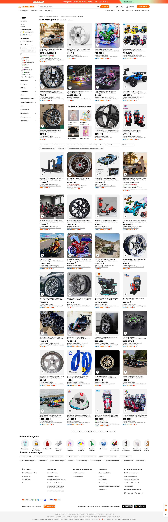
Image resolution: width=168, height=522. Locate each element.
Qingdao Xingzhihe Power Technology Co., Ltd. (52, 422)
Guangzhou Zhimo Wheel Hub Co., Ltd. (50, 137)
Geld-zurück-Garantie (53, 476)
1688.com (64, 514)
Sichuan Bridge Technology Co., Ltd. (105, 383)
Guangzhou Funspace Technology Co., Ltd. (134, 137)
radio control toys (128, 460)
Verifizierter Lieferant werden (132, 482)
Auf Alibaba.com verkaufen (131, 473)
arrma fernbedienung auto (58, 460)
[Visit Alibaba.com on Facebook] (125, 493)
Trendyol (101, 514)
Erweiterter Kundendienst (54, 482)
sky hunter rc (60, 144)
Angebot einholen (78, 476)
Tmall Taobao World (74, 514)
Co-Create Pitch (26, 476)
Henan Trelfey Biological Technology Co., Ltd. (52, 60)
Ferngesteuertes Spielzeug (68, 16)
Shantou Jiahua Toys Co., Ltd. (130, 98)
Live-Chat (101, 476)
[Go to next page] (114, 431)
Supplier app (81, 506)
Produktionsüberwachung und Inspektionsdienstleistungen (55, 486)
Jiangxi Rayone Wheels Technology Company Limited (52, 383)
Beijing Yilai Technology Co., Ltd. (76, 228)
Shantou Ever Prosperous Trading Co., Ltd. (78, 383)
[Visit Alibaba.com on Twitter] (132, 493)
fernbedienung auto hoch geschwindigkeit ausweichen (49, 456)
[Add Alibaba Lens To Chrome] (49, 506)
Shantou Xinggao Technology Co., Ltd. (105, 186)
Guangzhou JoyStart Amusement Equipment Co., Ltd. (107, 56)
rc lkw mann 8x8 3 (87, 144)
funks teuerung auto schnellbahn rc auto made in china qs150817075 (86, 148)
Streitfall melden (103, 479)
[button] (98, 7)
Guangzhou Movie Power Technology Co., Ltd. (107, 306)
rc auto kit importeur (47, 144)
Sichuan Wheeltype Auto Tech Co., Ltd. (77, 56)
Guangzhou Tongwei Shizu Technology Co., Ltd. (79, 422)
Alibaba (41, 16)
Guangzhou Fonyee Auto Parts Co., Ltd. (133, 267)
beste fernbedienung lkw (28, 460)
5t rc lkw (62, 148)
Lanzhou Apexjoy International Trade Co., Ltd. (52, 267)
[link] (165, 505)
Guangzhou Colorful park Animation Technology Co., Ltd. (135, 422)
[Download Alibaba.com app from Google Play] (140, 506)
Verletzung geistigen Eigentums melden (109, 486)
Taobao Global (90, 514)
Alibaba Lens (25, 506)
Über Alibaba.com (27, 469)
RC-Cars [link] (80, 16)
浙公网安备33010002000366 (112, 519)
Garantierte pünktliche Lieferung (56, 479)
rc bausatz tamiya (83, 460)
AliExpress (57, 514)
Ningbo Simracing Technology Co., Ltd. (50, 186)
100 (111, 431)
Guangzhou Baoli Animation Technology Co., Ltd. (107, 424)
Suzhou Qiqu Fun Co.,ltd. (101, 267)
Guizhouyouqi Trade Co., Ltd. (75, 187)
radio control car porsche (89, 456)
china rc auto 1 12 (26, 456)
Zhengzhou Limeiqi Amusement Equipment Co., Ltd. (135, 383)
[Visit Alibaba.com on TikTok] (143, 493)
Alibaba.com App (115, 506)
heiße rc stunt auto (129, 144)
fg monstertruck (100, 144)
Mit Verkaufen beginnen (130, 476)
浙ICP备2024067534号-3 (129, 519)
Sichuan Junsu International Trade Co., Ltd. (78, 306)
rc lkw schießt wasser (73, 456)
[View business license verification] (100, 519)
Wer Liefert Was (109, 514)
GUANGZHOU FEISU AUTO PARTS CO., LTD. (51, 98)
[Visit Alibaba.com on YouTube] (139, 493)
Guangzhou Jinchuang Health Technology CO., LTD (107, 98)
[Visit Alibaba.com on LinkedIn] (129, 493)
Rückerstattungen (103, 482)
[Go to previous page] (72, 431)
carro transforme (73, 144)
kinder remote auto (114, 144)
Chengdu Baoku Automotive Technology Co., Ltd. (107, 344)
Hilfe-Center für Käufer (105, 473)
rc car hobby (141, 460)
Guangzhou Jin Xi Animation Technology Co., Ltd (135, 56)
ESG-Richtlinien (26, 479)
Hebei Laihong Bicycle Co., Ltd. (103, 228)
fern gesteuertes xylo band (48, 148)
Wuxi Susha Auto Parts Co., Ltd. (103, 137)
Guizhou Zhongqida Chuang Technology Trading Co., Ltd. (52, 344)
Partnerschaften (128, 486)
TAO (96, 514)
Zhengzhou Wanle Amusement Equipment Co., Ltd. (79, 98)
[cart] (122, 7)
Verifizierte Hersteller (79, 473)
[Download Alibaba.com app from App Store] (127, 506)
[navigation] (28, 224)
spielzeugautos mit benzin (112, 460)
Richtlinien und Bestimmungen (55, 491)
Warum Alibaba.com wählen (29, 473)
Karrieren (24, 482)
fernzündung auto (97, 460)
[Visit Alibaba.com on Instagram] (136, 493)
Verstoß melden (103, 489)
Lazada (82, 514)
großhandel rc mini (126, 456)
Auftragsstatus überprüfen (131, 479)
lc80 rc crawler (43, 460)
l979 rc (72, 460)
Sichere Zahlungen (52, 473)
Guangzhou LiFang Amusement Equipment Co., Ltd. (135, 306)
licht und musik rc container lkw (109, 456)
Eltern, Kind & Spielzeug (52, 16)
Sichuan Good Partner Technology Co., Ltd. (51, 306)
